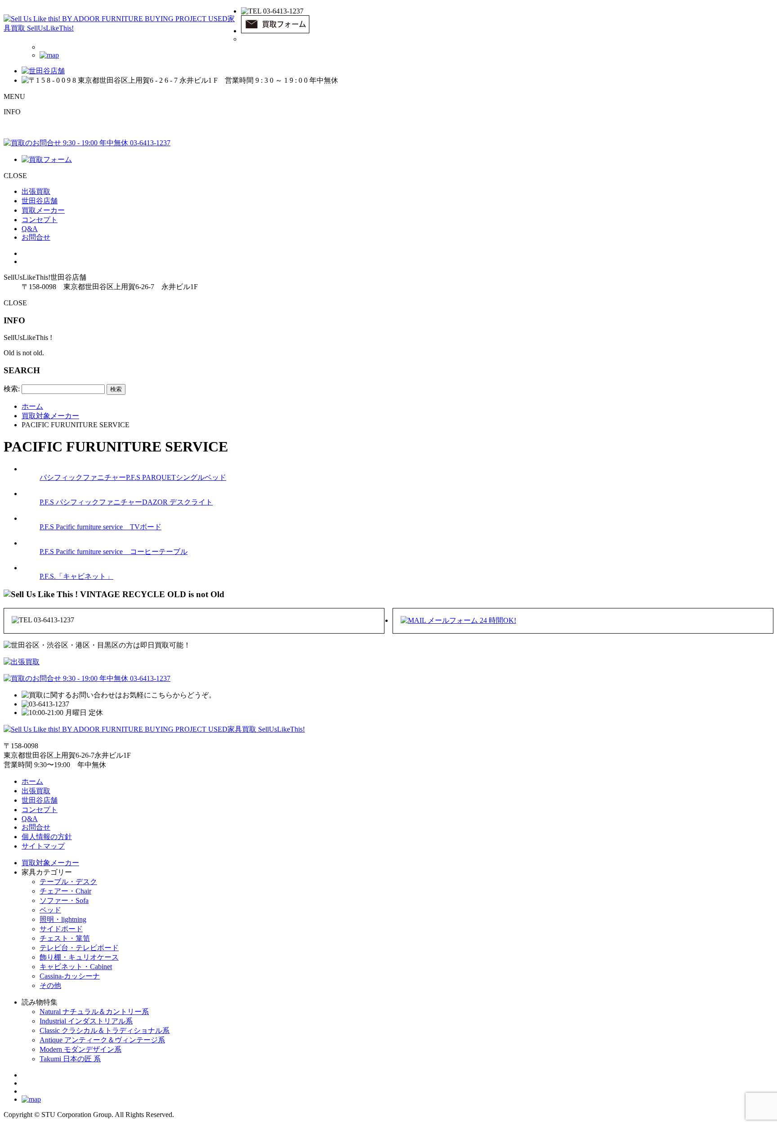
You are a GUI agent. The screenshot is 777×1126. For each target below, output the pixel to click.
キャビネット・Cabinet (76, 966)
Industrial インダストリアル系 (86, 1021)
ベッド (50, 910)
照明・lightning (63, 919)
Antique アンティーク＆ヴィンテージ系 (102, 1040)
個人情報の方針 (47, 836)
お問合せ (36, 237)
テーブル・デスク (68, 881)
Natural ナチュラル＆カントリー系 (94, 1011)
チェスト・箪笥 (65, 938)
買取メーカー (43, 210)
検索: (12, 389)
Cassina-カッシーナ (70, 976)
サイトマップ (43, 846)
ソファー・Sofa (64, 900)
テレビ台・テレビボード (79, 948)
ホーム (32, 781)
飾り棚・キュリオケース (79, 957)
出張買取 (36, 191)
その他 (50, 985)
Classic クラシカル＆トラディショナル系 (105, 1030)
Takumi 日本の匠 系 (70, 1059)
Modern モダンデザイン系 (80, 1049)
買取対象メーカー (50, 863)
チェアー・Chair (65, 891)
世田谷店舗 (40, 201)
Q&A (30, 228)
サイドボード (61, 929)
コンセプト (40, 219)
